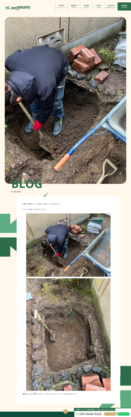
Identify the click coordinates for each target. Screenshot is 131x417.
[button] (110, 414)
